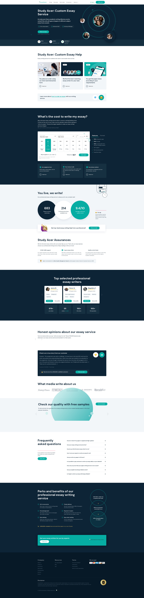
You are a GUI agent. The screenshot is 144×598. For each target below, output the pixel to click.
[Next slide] (101, 295)
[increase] (86, 136)
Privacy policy (75, 566)
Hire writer (49, 301)
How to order (62, 2)
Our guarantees (41, 570)
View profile (57, 301)
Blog (56, 564)
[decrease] (84, 136)
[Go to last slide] (42, 295)
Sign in (93, 2)
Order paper (83, 154)
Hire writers (56, 2)
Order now (100, 2)
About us (75, 2)
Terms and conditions (76, 562)
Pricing (50, 2)
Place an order (94, 228)
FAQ (55, 566)
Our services (68, 2)
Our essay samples (58, 562)
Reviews (39, 574)
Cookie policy (74, 564)
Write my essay (43, 31)
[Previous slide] (35, 339)
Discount (39, 572)
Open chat (42, 458)
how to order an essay (58, 96)
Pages (77, 135)
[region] (72, 426)
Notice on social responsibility (78, 568)
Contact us (40, 564)
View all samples (101, 403)
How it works (40, 568)
